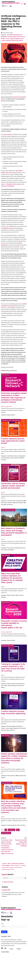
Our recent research (6, 134)
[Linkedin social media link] (3, 948)
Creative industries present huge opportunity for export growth (12, 441)
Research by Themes (18, 863)
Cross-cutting (9, 38)
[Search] (25, 878)
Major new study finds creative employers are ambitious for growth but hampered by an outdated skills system (12, 578)
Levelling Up (11, 829)
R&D (18, 829)
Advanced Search (8, 882)
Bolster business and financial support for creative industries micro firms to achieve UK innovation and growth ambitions (14, 758)
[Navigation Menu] (24, 4)
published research (8, 228)
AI (5, 829)
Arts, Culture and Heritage (8, 510)
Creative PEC (6, 890)
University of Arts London (13, 184)
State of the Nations (9, 549)
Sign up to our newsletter (13, 950)
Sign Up (4, 931)
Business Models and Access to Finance (12, 692)
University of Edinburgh (7, 186)
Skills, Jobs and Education (11, 685)
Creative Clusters (6, 465)
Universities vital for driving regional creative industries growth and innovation (13, 486)
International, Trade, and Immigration (11, 420)
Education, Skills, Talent (8, 645)
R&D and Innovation (17, 40)
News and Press (6, 374)
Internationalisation (6, 457)
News (9, 863)
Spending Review (6, 833)
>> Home (4, 863)
